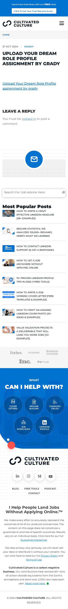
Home (6, 34)
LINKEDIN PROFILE (44, 428)
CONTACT (34, 493)
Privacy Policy (49, 555)
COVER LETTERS (13, 407)
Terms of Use (34, 559)
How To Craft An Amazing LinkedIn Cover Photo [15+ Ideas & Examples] (34, 314)
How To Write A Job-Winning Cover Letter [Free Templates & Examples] (35, 296)
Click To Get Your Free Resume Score (33, 11)
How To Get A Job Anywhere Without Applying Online (30, 264)
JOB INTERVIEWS (23, 428)
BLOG (15, 488)
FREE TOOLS (31, 488)
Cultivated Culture (34, 461)
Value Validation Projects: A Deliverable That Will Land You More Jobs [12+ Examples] (35, 333)
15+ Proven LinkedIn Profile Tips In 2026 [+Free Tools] (35, 280)
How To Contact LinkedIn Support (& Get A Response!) (35, 248)
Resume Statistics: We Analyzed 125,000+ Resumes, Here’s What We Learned (34, 232)
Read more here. (35, 583)
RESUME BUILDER (34, 407)
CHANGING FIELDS (55, 407)
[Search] (64, 192)
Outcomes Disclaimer (33, 539)
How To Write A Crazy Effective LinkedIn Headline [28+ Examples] (35, 215)
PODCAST (50, 488)
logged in (29, 119)
